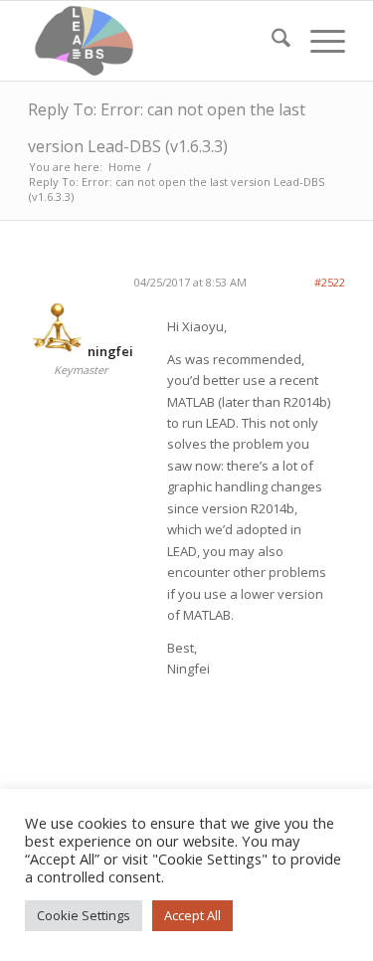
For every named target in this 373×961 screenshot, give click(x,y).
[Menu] (317, 41)
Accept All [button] (192, 915)
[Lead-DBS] (154, 41)
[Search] (271, 41)
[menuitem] (271, 41)
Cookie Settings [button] (83, 915)
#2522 (329, 282)
